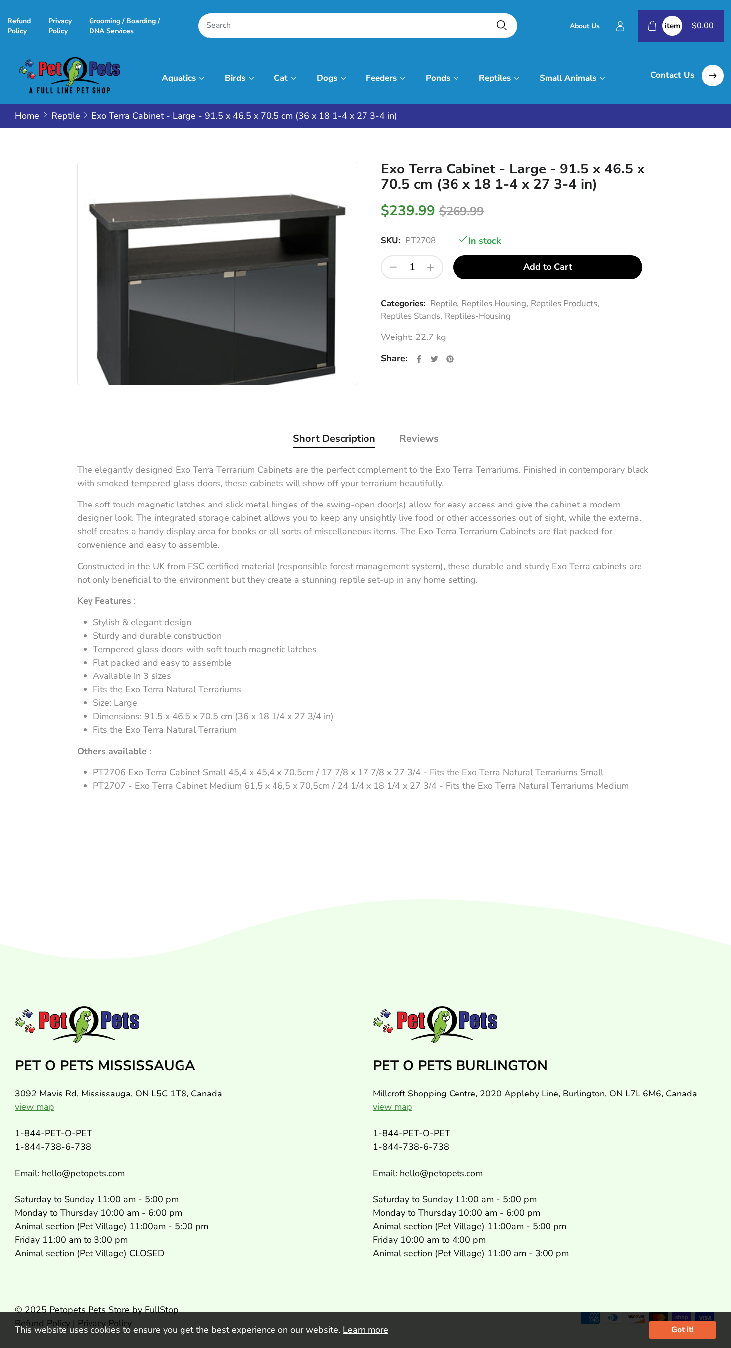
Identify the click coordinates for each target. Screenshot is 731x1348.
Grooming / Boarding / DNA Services (124, 26)
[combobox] (357, 26)
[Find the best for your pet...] (501, 25)
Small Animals (568, 78)
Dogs (327, 78)
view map (34, 1107)
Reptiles (495, 78)
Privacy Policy (60, 26)
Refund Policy (19, 26)
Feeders (381, 78)
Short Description (334, 438)
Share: (394, 358)
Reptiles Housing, (494, 303)
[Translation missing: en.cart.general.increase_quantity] (430, 267)
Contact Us (673, 75)
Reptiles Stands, (411, 316)
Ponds (438, 78)
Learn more (365, 1330)
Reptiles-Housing (478, 316)
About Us (585, 26)
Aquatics (179, 78)
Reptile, (444, 303)
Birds (235, 78)
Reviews (419, 438)
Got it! (682, 1329)
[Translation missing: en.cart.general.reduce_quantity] (393, 267)
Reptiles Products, (565, 303)
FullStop (162, 1310)
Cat (281, 78)
